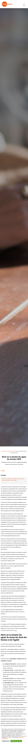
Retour (3, 470)
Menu (24, 5)
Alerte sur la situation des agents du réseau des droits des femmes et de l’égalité (13, 479)
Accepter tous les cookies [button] (16, 741)
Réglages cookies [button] (5, 741)
